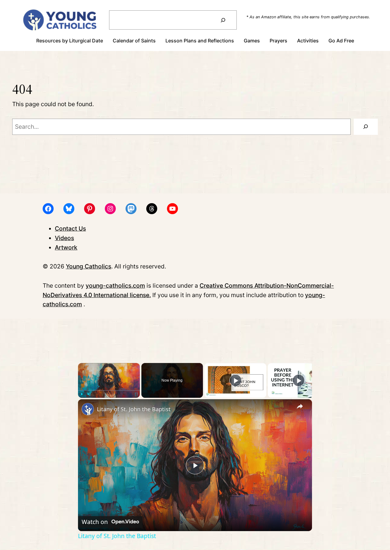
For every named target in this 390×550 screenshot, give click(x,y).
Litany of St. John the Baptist (134, 409)
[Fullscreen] (136, 394)
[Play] (81, 394)
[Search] (223, 20)
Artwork (66, 247)
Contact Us (70, 228)
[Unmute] (89, 394)
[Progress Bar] (109, 390)
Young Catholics (88, 266)
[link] (88, 409)
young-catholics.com (115, 285)
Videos (64, 238)
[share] (299, 406)
